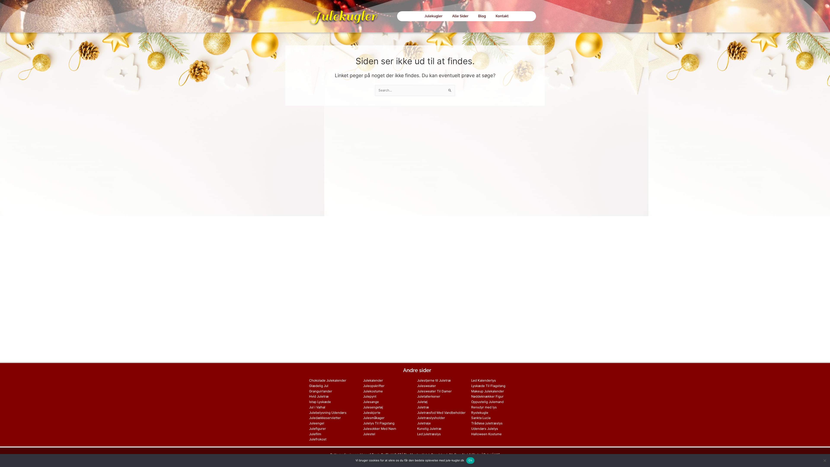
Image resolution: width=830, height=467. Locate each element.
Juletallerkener (428, 396)
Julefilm (315, 434)
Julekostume (373, 391)
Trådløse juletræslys (487, 423)
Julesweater (426, 386)
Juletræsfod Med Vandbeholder (441, 413)
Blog (482, 16)
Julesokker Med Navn (379, 429)
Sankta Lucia (480, 418)
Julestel (369, 434)
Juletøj (422, 402)
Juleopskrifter (374, 386)
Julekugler (343, 16)
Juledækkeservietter (325, 418)
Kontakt (502, 16)
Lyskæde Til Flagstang (488, 386)
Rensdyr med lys (484, 407)
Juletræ (423, 407)
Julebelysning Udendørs (327, 413)
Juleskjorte (371, 413)
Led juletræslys (429, 434)
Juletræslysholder (431, 418)
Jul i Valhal (317, 407)
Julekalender (373, 380)
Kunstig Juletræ (429, 429)
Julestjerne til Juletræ (434, 380)
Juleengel (316, 423)
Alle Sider (460, 16)
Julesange (371, 402)
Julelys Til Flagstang (378, 423)
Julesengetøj (373, 407)
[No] (824, 460)
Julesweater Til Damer (434, 391)
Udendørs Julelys (484, 429)
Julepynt (369, 396)
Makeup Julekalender (487, 391)
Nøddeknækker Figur (487, 396)
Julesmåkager (374, 418)
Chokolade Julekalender (327, 380)
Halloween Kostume (486, 434)
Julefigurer (317, 429)
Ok (470, 460)
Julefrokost (317, 439)
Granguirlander (320, 391)
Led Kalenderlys (483, 380)
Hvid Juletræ (319, 396)
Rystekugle (479, 413)
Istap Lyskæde (320, 402)
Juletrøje (424, 423)
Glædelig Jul (318, 386)
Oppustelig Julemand (487, 402)
